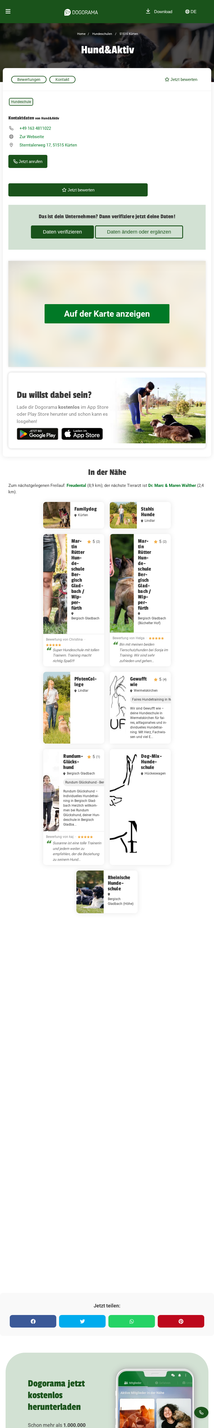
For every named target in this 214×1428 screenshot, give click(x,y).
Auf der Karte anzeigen (107, 314)
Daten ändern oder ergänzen (139, 232)
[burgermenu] (8, 12)
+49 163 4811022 (35, 128)
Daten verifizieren (62, 232)
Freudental (76, 485)
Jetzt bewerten (183, 79)
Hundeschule (21, 102)
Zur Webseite (32, 136)
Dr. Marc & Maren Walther (172, 485)
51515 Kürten (128, 34)
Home (81, 34)
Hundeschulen (101, 34)
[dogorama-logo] (81, 11)
